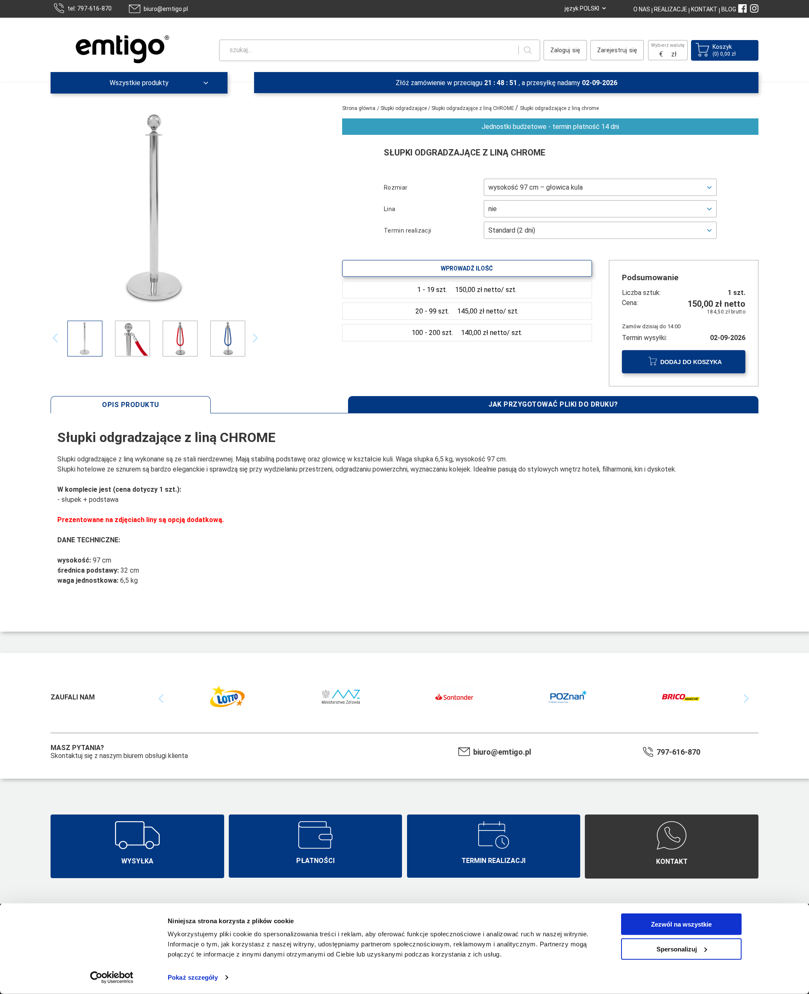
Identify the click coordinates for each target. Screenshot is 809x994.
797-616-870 (678, 752)
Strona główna (358, 108)
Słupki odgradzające (404, 108)
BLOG (728, 9)
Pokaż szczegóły (193, 977)
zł (674, 54)
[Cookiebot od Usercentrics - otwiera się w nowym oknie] (112, 977)
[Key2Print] (108, 60)
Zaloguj (560, 50)
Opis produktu (130, 405)
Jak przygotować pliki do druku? (553, 404)
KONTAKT (704, 9)
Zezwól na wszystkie (681, 924)
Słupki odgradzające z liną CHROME (473, 108)
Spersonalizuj (676, 948)
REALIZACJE (670, 9)
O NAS (641, 9)
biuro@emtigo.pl (166, 8)
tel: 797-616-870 (89, 8)
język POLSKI (582, 8)
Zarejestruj (612, 50)
